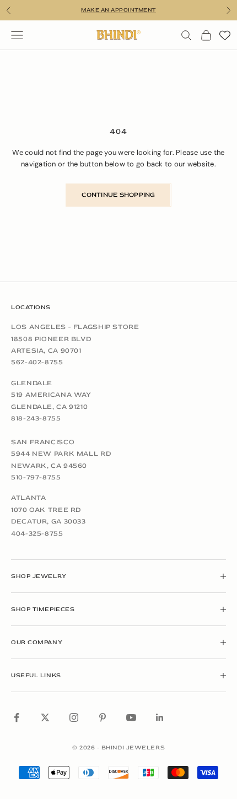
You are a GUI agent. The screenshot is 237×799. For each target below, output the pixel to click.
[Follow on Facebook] (16, 717)
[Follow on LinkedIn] (159, 717)
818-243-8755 (36, 418)
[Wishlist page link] (224, 35)
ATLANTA (28, 497)
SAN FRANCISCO (42, 442)
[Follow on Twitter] (45, 717)
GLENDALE (31, 383)
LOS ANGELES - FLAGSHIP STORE (75, 326)
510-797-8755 (36, 477)
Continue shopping (118, 195)
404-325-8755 (37, 533)
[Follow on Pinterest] (102, 717)
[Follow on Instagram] (73, 717)
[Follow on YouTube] (131, 717)
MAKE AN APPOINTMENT (118, 10)
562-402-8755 (37, 362)
